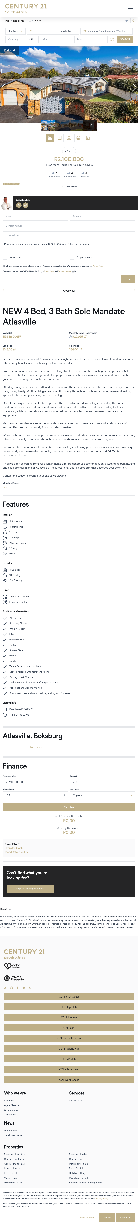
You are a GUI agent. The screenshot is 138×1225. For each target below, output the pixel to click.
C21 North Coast (69, 997)
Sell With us (75, 1100)
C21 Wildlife (69, 1059)
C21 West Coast (69, 1080)
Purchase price (9, 776)
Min (45, 39)
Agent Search (11, 1105)
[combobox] (101, 31)
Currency (13, 39)
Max (79, 39)
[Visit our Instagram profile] (11, 987)
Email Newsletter (13, 1135)
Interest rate (8, 789)
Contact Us (10, 1114)
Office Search (11, 1110)
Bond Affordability (16, 852)
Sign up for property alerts (30, 888)
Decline (107, 1217)
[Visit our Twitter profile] (5, 988)
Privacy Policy (98, 266)
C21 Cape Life (69, 1007)
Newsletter (15, 257)
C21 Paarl (69, 1028)
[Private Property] (69, 978)
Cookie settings (86, 1217)
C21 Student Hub (69, 1049)
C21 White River (69, 1069)
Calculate (69, 807)
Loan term (74, 789)
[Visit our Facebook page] (17, 987)
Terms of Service (64, 271)
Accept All (125, 1217)
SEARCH (125, 39)
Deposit (73, 776)
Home (6, 20)
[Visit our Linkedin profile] (24, 987)
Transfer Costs (14, 848)
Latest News (10, 1130)
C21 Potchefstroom (69, 1038)
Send (128, 279)
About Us (9, 1100)
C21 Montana (69, 1017)
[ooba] (69, 966)
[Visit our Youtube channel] (30, 987)
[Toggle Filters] (112, 39)
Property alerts (84, 257)
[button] (3, 87)
